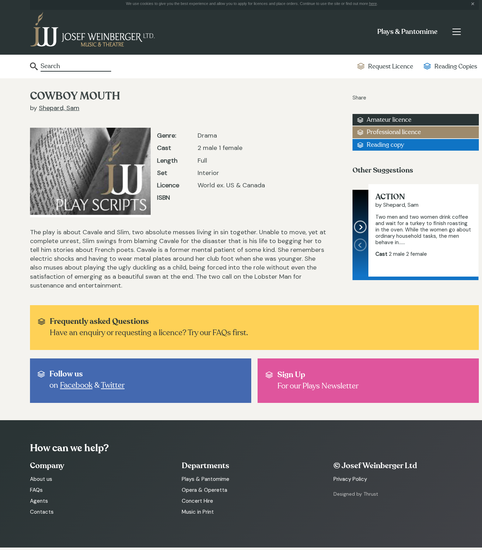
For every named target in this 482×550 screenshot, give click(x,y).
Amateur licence (389, 120)
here (373, 3)
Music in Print (198, 511)
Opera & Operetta (204, 490)
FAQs (36, 490)
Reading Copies (455, 66)
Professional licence (394, 132)
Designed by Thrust (355, 494)
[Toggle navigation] (456, 31)
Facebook (76, 385)
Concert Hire (197, 500)
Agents (39, 500)
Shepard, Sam (59, 108)
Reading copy (385, 145)
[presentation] (360, 257)
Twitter (113, 385)
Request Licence (390, 66)
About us (41, 479)
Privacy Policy (350, 479)
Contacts (42, 511)
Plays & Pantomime (407, 31)
